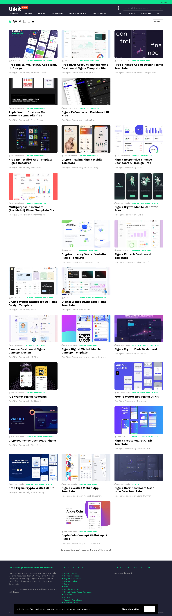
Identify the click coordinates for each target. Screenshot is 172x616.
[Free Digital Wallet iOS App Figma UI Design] (33, 44)
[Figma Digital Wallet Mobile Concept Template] (86, 328)
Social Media (99, 13)
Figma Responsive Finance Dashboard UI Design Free (133, 161)
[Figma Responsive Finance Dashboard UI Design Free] (138, 139)
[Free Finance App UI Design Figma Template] (138, 44)
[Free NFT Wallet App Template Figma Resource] (33, 139)
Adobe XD (146, 13)
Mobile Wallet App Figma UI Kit (136, 396)
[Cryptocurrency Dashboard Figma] (33, 420)
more (130, 13)
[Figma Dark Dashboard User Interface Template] (138, 467)
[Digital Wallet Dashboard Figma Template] (86, 281)
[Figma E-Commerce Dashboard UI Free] (86, 91)
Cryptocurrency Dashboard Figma (32, 440)
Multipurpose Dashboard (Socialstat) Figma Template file (31, 208)
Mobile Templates (36, 61)
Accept (149, 609)
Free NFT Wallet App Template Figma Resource (31, 161)
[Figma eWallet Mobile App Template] (86, 467)
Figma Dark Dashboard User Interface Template (134, 489)
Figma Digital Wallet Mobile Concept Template (81, 350)
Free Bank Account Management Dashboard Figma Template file (85, 66)
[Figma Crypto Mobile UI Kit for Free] (138, 186)
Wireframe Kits (71, 603)
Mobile (28, 13)
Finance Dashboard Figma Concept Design (27, 350)
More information (130, 609)
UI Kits (41, 13)
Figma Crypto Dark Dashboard (135, 349)
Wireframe (57, 13)
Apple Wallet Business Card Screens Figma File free (28, 113)
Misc (66, 586)
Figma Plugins (70, 581)
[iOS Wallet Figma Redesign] (33, 376)
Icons (66, 584)
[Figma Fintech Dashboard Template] (138, 233)
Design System (71, 573)
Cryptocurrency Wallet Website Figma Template (84, 256)
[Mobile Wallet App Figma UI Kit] (138, 376)
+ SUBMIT (164, 2)
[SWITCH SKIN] (118, 8)
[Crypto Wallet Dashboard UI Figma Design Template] (33, 281)
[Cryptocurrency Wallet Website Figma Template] (86, 233)
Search (160, 9)
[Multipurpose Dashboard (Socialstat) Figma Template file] (33, 186)
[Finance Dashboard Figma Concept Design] (33, 328)
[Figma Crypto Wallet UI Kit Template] (138, 420)
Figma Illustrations (72, 578)
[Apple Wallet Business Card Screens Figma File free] (33, 91)
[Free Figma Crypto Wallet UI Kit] (33, 467)
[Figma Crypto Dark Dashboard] (138, 328)
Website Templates (89, 61)
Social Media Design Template (78, 592)
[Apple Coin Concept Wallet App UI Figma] (86, 515)
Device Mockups (77, 13)
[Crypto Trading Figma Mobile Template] (86, 139)
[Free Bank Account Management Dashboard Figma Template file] (86, 44)
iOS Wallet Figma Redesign (28, 396)
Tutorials (117, 13)
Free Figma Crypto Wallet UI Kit (31, 488)
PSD (159, 13)
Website (14, 13)
